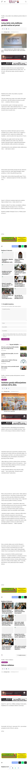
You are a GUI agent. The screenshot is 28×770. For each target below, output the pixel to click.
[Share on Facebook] (4, 29)
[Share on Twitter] (6, 29)
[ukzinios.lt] (14, 1)
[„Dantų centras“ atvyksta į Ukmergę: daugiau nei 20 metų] (23, 361)
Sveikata (4, 379)
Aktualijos (4, 20)
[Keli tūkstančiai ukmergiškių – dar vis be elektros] (23, 355)
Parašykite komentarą (21, 655)
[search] (26, 2)
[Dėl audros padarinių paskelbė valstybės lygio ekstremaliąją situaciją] (23, 348)
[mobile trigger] (2, 1)
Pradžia (2, 15)
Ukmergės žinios (7, 31)
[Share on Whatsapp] (15, 768)
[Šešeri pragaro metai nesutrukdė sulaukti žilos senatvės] (23, 368)
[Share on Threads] (25, 246)
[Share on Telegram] (8, 29)
